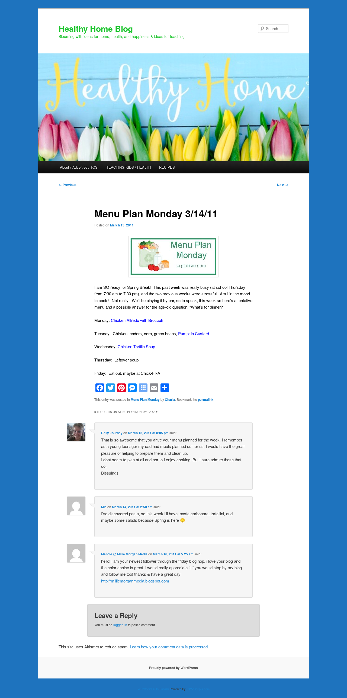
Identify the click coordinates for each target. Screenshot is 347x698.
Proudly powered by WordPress (173, 667)
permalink (205, 399)
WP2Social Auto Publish (153, 689)
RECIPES (167, 167)
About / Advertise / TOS (79, 167)
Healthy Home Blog (96, 28)
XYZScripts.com (199, 689)
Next (282, 184)
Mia (104, 506)
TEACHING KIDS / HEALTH (128, 167)
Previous (67, 184)
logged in (120, 624)
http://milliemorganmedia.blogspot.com (135, 581)
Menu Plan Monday (145, 399)
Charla (170, 399)
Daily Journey (112, 432)
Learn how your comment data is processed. (169, 646)
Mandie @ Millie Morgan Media (124, 554)
